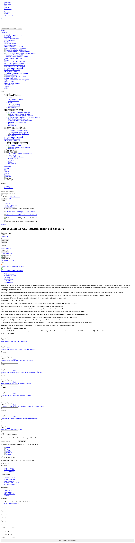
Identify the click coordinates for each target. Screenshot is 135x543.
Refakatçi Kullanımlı (10, 45)
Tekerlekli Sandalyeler (10, 205)
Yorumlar (7, 277)
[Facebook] (8, 447)
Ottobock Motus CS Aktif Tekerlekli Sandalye (20, 361)
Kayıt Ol (9, 198)
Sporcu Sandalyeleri (24, 51)
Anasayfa (7, 203)
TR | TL (9, 176)
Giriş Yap (3, 198)
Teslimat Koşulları (9, 478)
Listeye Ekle (4, 260)
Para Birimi (7, 180)
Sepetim (6, 495)
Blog (5, 5)
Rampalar (14, 75)
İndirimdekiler (8, 492)
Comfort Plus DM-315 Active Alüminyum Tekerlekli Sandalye (27, 406)
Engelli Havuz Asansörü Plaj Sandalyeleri (16, 80)
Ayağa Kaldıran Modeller (11, 38)
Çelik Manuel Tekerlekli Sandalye (14, 55)
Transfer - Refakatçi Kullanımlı (13, 58)
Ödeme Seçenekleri (10, 275)
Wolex (2, 383)
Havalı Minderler (21, 50)
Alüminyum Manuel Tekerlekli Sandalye (16, 56)
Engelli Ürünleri (9, 81)
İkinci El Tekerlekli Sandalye (13, 429)
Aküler (6, 88)
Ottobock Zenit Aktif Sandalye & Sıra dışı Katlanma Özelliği (24, 372)
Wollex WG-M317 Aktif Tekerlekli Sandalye (18, 383)
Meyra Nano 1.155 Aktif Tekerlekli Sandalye (18, 395)
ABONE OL (22, 441)
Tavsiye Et (11, 260)
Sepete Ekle (4, 240)
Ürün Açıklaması (9, 274)
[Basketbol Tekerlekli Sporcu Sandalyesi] (7, 340)
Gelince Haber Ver (6, 248)
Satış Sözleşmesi (9, 481)
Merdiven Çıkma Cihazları (12, 83)
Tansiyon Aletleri (9, 84)
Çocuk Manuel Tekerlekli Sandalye (14, 65)
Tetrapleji (7, 60)
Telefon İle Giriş (9, 188)
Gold (2, 341)
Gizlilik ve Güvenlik (10, 484)
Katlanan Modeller (9, 40)
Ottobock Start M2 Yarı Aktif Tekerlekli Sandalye (21, 349)
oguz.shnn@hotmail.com (11, 503)
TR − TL (9, 13)
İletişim (6, 7)
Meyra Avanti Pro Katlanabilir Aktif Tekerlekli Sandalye (21, 418)
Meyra (2, 395)
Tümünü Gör (12, 107)
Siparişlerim (7, 2)
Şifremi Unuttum (15, 197)
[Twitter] (7, 449)
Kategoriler (7, 4)
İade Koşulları (8, 282)
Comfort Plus (4, 406)
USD (8, 15)
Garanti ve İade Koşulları (11, 482)
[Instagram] (8, 452)
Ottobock (3, 224)
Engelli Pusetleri (20, 66)
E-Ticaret (63, 540)
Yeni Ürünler (8, 490)
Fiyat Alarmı (4, 236)
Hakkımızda (7, 9)
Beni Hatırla (6, 197)
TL (5, 15)
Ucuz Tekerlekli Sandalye (28, 53)
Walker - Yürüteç (21, 76)
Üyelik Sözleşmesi (9, 479)
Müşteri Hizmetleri (9, 494)
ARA (20, 28)
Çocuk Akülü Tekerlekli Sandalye (14, 63)
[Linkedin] (7, 454)
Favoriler (7, 12)
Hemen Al (4, 242)
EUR (11, 15)
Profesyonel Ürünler (10, 43)
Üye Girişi (7, 186)
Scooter (6, 42)
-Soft (59, 540)
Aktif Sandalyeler (21, 48)
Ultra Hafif (7, 37)
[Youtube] (7, 451)
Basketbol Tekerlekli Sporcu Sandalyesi (15, 341)
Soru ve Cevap (8, 279)
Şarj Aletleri (7, 86)
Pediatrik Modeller (9, 470)
